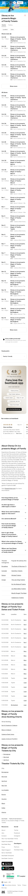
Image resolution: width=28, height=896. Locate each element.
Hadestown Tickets (17, 597)
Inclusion (4, 836)
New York (4, 785)
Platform (16, 847)
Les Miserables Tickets (18, 589)
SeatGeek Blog (6, 844)
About (3, 830)
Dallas (3, 808)
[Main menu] (25, 3)
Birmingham (14, 705)
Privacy (24, 885)
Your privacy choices (10, 885)
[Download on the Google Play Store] (8, 868)
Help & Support (6, 850)
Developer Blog (18, 850)
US (10, 34)
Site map (4, 888)
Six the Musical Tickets (18, 584)
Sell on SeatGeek (7, 853)
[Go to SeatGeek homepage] (4, 2)
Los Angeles (5, 790)
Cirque (4, 580)
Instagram (17, 836)
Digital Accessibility (7, 841)
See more (19, 433)
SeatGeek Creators (7, 858)
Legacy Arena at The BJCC (9, 739)
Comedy (4, 571)
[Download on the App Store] (7, 864)
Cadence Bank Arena (8, 734)
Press (3, 847)
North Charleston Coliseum (9, 725)
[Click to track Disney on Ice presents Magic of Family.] (25, 15)
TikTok (16, 838)
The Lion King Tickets (18, 580)
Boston (4, 794)
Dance (4, 575)
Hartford (6, 760)
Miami (3, 803)
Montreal (6, 757)
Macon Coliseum (6, 730)
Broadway (5, 566)
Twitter (16, 830)
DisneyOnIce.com (10, 488)
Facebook (17, 833)
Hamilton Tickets (16, 571)
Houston (4, 799)
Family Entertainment (15, 818)
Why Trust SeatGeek (8, 838)
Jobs (3, 833)
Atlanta (4, 812)
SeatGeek (4, 818)
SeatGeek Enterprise (8, 855)
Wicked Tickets (16, 575)
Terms (19, 885)
